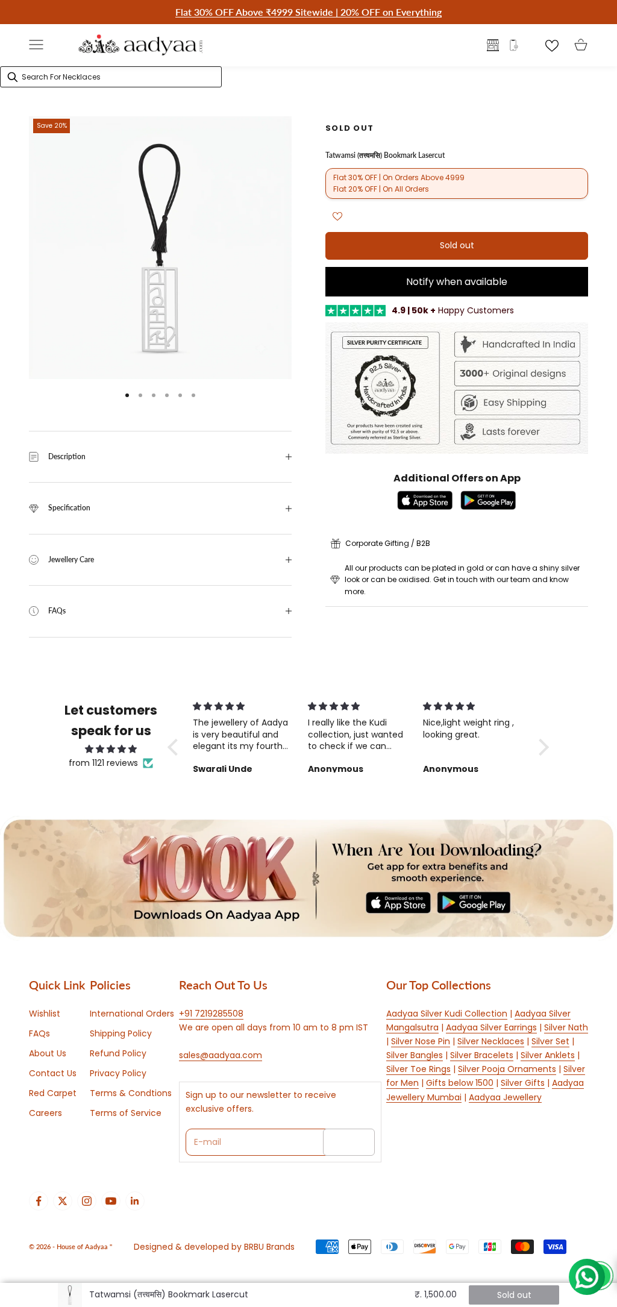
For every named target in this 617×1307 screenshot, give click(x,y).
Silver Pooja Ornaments (507, 1069)
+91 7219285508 (211, 1014)
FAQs (39, 1033)
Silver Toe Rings (418, 1069)
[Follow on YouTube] (111, 1201)
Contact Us (53, 1073)
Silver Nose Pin (420, 1041)
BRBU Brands (269, 1247)
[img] (110, 749)
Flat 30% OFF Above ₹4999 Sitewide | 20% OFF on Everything (308, 11)
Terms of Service (125, 1113)
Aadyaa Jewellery (505, 1097)
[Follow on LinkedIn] (135, 1201)
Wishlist (44, 1014)
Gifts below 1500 (459, 1083)
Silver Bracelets (481, 1055)
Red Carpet (53, 1093)
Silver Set (550, 1041)
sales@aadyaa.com (220, 1055)
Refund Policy (118, 1053)
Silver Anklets (548, 1055)
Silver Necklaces (490, 1041)
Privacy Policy (118, 1073)
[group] (308, 878)
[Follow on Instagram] (87, 1201)
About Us (47, 1053)
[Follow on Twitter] (63, 1201)
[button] (176, 746)
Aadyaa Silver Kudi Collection (446, 1014)
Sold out (457, 245)
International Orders (132, 1014)
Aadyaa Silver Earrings (491, 1027)
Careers (45, 1113)
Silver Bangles (414, 1055)
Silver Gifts (523, 1083)
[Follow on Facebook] (39, 1201)
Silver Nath (566, 1027)
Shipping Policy (121, 1033)
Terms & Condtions (131, 1093)
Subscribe (348, 1142)
